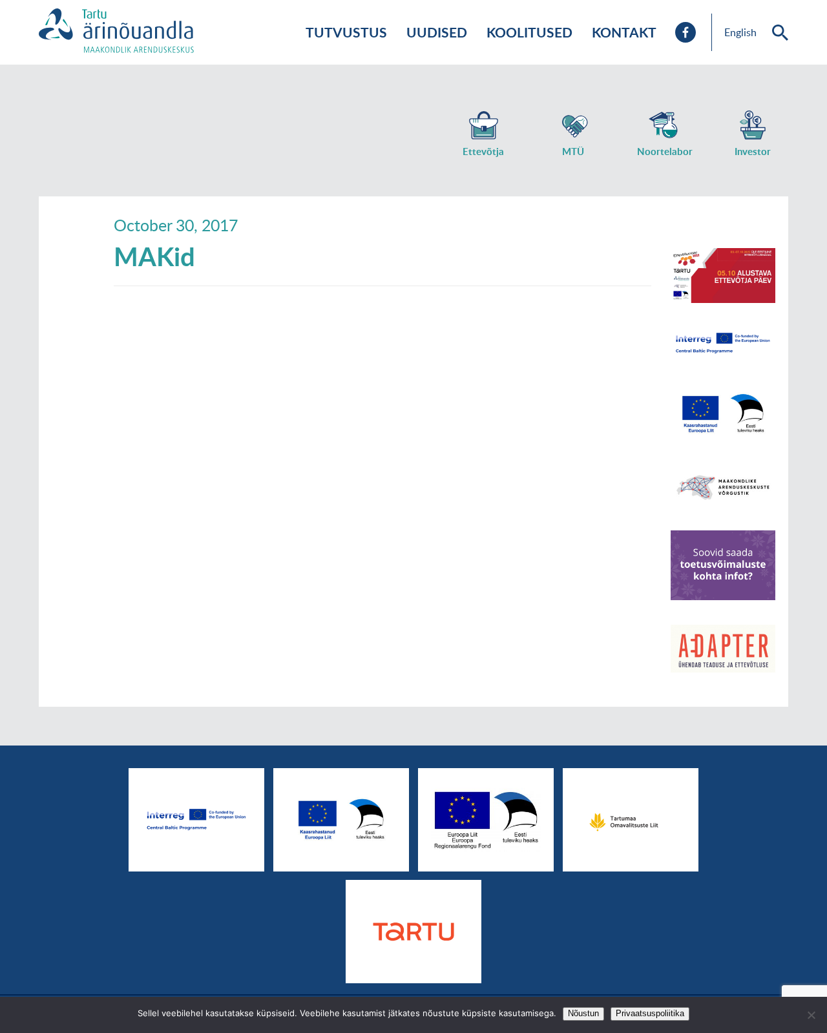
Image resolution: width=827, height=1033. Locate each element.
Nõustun (583, 1013)
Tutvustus (346, 32)
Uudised (436, 32)
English (740, 32)
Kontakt (624, 32)
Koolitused (529, 32)
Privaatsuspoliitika (650, 1013)
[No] (810, 1014)
